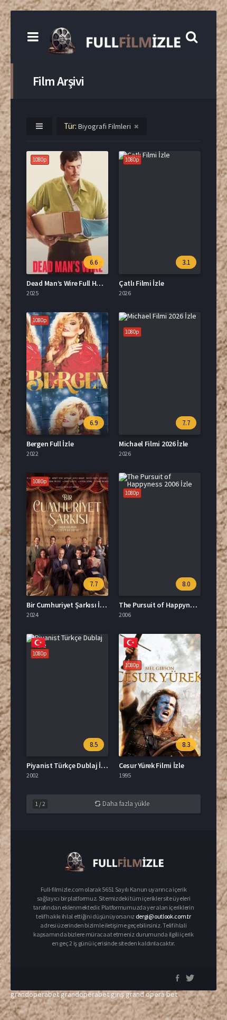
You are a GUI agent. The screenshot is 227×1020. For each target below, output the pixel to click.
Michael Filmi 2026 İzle (153, 443)
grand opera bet (151, 994)
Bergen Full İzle (49, 443)
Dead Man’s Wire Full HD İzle (70, 283)
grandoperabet (35, 994)
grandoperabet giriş (92, 994)
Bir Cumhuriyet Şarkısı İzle (67, 605)
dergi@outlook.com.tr (163, 916)
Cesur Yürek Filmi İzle (151, 765)
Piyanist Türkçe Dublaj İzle (68, 765)
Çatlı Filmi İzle (141, 283)
